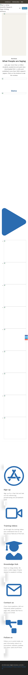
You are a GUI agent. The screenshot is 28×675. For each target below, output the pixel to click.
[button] (14, 235)
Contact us (7, 1)
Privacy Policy (16, 666)
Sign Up (24, 8)
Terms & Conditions (7, 666)
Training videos (15, 1)
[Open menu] (19, 8)
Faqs (22, 1)
